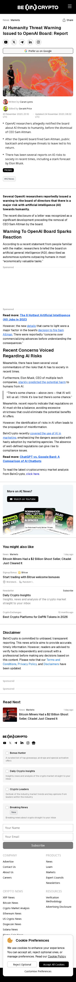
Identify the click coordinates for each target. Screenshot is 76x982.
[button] (38, 756)
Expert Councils (55, 877)
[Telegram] (22, 42)
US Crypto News (12, 918)
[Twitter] (14, 42)
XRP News (9, 897)
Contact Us (9, 867)
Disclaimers (51, 664)
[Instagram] (38, 42)
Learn (49, 867)
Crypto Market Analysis (16, 908)
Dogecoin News (12, 924)
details (31, 326)
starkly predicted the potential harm (42, 382)
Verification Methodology (54, 899)
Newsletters (53, 883)
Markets (15, 20)
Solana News (10, 929)
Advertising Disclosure (58, 906)
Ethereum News (12, 913)
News (6, 20)
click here (32, 474)
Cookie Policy (57, 956)
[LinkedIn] (30, 42)
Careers (7, 877)
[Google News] (33, 743)
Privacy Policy (27, 664)
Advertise (8, 861)
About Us (8, 872)
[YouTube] (6, 42)
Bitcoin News (10, 902)
